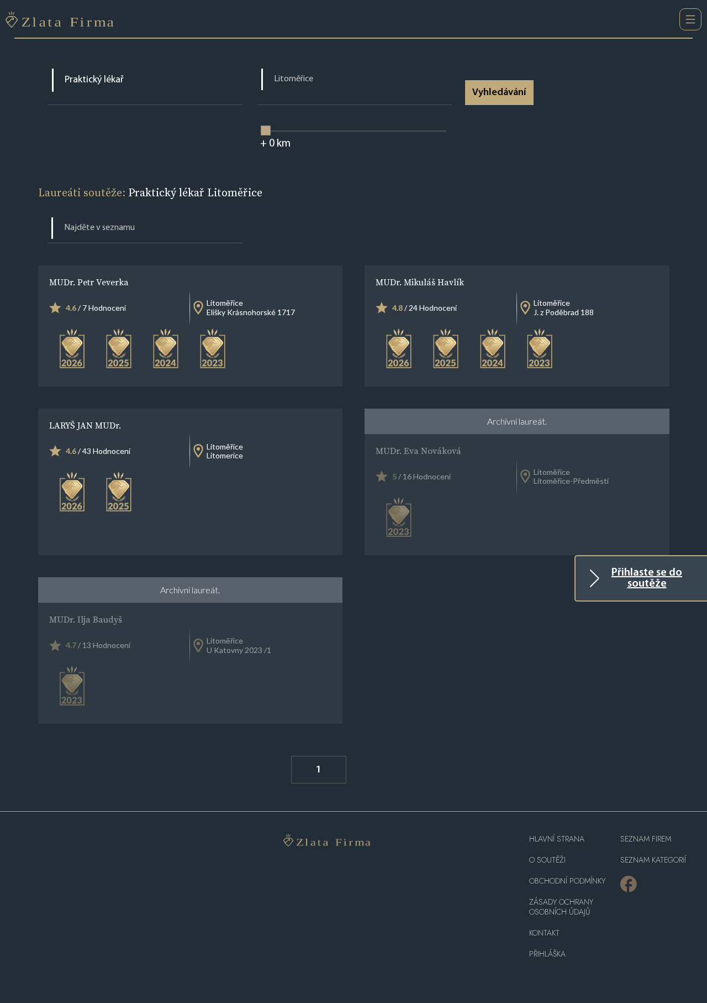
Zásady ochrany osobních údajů (561, 907)
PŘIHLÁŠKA (547, 954)
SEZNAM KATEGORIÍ (653, 860)
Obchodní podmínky (567, 881)
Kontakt (544, 933)
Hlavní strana (556, 839)
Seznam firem (645, 839)
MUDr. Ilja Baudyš (85, 619)
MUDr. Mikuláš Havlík (420, 282)
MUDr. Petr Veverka (89, 282)
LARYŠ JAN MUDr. (85, 425)
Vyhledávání (499, 93)
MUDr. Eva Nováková (418, 451)
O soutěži (547, 860)
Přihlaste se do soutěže (646, 578)
